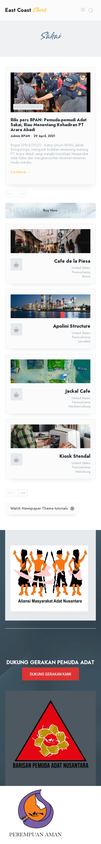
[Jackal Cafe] (50, 371)
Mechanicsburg (79, 406)
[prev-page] (10, 194)
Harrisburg (82, 471)
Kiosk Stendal (75, 456)
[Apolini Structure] (50, 306)
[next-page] (22, 493)
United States (81, 268)
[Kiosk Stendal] (50, 436)
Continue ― (20, 172)
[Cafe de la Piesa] (50, 241)
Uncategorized (28, 107)
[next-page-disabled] (22, 194)
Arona (86, 276)
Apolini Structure (71, 326)
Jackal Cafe (78, 391)
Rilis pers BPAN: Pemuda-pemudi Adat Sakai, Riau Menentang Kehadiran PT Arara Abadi (48, 125)
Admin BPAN (20, 136)
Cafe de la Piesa (72, 261)
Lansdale (84, 341)
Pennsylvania (81, 272)
